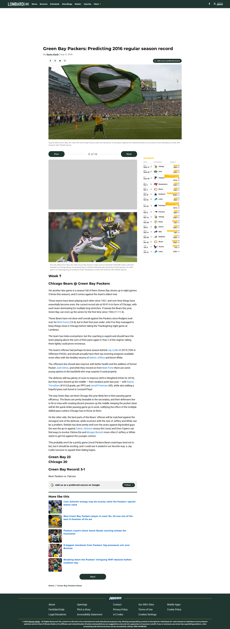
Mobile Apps (173, 604)
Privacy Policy (120, 609)
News (34, 4)
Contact (117, 604)
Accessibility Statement (89, 614)
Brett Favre (63, 322)
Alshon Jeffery (97, 357)
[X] (215, 4)
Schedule (54, 4)
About (52, 604)
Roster (78, 4)
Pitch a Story (83, 609)
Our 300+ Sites (146, 604)
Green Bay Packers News (69, 585)
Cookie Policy (174, 609)
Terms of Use (145, 609)
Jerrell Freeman (99, 385)
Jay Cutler (113, 350)
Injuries (87, 4)
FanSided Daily (56, 609)
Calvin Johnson (84, 428)
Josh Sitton (62, 367)
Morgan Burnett (95, 432)
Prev (56, 154)
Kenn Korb (53, 54)
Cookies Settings (147, 614)
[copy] (65, 61)
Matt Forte (108, 367)
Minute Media (34, 622)
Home (51, 585)
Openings (82, 604)
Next (129, 154)
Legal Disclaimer (57, 614)
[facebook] (209, 4)
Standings (67, 4)
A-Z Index (118, 614)
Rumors (43, 4)
